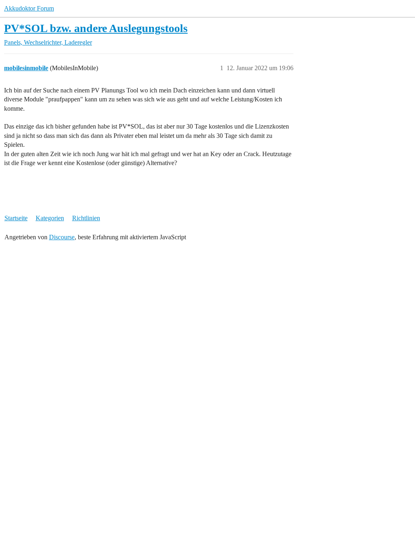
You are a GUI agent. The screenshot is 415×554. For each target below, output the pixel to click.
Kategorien (50, 218)
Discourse (62, 237)
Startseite (16, 218)
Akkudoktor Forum (29, 8)
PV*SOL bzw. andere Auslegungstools (96, 28)
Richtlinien (86, 218)
